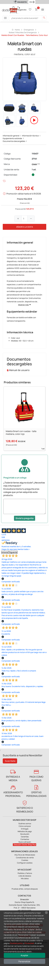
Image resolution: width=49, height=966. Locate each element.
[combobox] (30, 2)
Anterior (4, 552)
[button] (34, 2)
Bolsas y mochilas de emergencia (23, 32)
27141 (34, 158)
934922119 (22, 2)
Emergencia (29, 29)
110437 (35, 153)
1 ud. (34, 169)
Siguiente (13, 552)
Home (16, 29)
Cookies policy (16, 943)
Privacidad (29, 943)
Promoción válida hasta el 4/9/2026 (23, 193)
